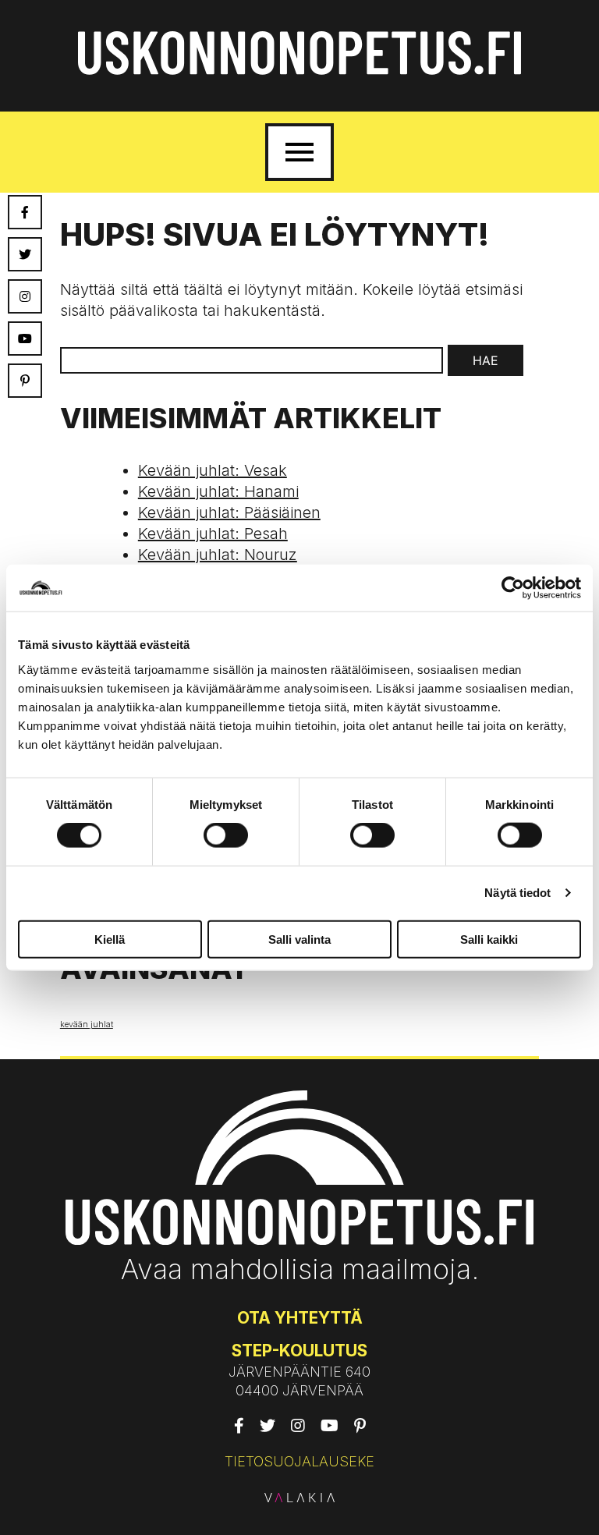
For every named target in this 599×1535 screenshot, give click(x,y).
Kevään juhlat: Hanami (218, 491)
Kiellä (109, 938)
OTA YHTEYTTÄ (300, 1318)
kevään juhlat (86, 1024)
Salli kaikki (489, 938)
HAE (485, 360)
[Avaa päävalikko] (299, 152)
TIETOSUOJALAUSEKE (299, 1461)
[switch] (226, 835)
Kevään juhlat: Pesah (213, 533)
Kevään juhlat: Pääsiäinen (229, 512)
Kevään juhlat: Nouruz (217, 554)
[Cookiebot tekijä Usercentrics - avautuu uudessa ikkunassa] (513, 588)
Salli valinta (299, 938)
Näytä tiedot (517, 892)
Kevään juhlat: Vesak (212, 470)
